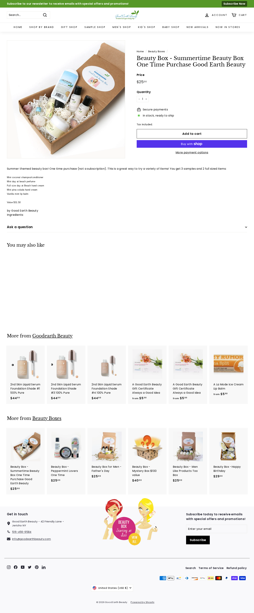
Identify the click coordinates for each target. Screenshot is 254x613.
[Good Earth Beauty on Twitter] (29, 567)
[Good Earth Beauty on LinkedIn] (43, 567)
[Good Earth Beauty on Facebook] (15, 567)
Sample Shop (95, 27)
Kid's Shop (147, 27)
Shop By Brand (41, 27)
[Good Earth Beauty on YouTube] (23, 567)
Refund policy (237, 568)
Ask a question (20, 227)
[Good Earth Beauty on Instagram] (9, 567)
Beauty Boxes (156, 51)
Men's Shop (121, 27)
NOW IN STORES (228, 27)
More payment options (192, 152)
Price (140, 75)
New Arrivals (198, 27)
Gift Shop (69, 27)
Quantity (144, 92)
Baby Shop (171, 27)
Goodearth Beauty (52, 336)
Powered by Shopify (142, 602)
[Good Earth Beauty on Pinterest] (37, 567)
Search (190, 568)
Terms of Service (211, 568)
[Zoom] (66, 99)
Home (18, 27)
